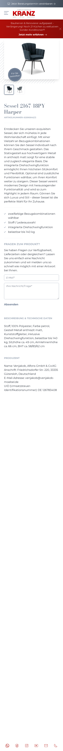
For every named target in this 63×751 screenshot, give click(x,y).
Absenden (11, 304)
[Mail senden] (46, 746)
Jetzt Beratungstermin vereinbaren (32, 3)
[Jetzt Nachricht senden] (7, 746)
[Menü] (6, 13)
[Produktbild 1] (9, 90)
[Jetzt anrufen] (56, 746)
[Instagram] (27, 746)
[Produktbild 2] (20, 90)
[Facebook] (17, 746)
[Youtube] (36, 746)
